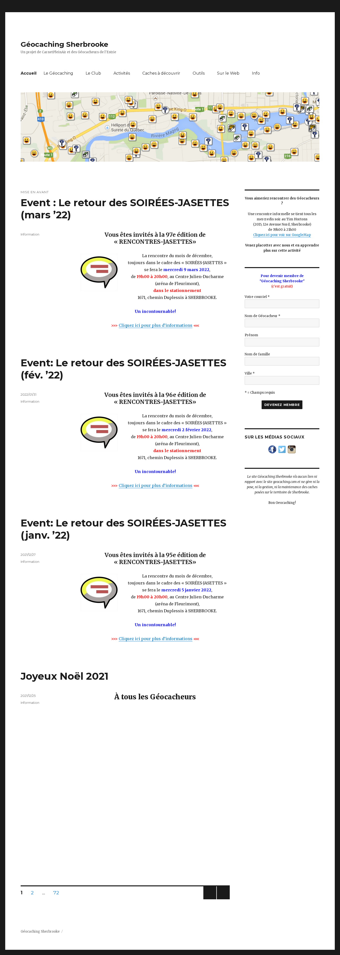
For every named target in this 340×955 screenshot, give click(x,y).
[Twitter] (282, 449)
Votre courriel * (257, 297)
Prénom (251, 335)
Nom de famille (257, 354)
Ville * (250, 373)
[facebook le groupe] (272, 449)
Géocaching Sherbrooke (64, 44)
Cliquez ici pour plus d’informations (155, 325)
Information (30, 234)
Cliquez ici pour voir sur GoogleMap (282, 235)
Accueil (29, 73)
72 (58, 893)
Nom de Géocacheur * (262, 316)
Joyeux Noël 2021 (65, 676)
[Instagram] (291, 449)
